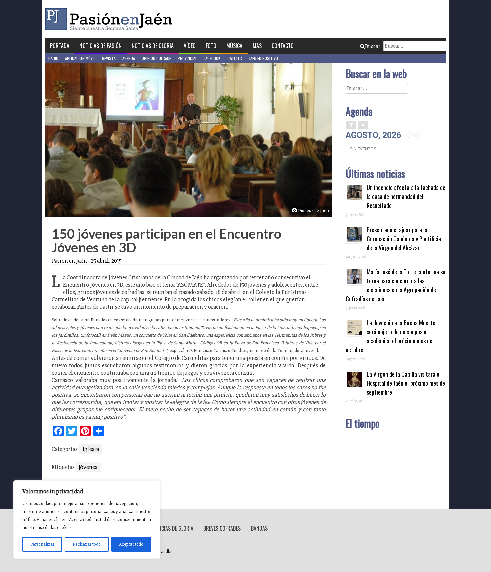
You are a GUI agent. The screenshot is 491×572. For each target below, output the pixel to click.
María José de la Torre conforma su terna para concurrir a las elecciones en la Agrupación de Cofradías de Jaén (395, 285)
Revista (109, 58)
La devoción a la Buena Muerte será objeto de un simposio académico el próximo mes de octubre (390, 336)
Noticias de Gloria (153, 46)
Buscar (372, 46)
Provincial (187, 58)
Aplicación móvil (80, 58)
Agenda (128, 58)
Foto (211, 46)
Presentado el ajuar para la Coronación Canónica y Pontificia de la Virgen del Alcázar (404, 238)
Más (257, 46)
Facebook (212, 58)
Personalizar (42, 544)
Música (234, 46)
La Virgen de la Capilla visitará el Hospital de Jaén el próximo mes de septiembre (406, 383)
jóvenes (88, 467)
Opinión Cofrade (156, 58)
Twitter (234, 58)
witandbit (164, 551)
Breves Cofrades (222, 528)
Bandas (259, 528)
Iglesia (90, 449)
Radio (53, 58)
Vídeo (190, 46)
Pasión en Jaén (110, 19)
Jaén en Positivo (263, 58)
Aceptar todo (131, 544)
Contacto (283, 46)
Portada (59, 46)
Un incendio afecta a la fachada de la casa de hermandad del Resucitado (406, 196)
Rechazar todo (87, 544)
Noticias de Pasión (100, 46)
